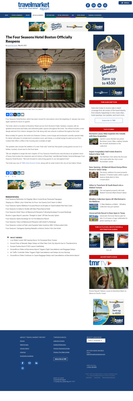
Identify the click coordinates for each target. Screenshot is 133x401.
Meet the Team (24, 345)
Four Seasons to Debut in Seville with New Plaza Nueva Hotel (28, 209)
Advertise (23, 352)
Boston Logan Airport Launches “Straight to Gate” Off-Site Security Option (32, 215)
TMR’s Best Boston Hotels (31, 163)
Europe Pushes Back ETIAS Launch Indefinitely (27, 246)
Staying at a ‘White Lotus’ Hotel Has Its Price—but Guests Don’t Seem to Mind (34, 202)
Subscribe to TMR (108, 120)
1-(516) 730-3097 (92, 367)
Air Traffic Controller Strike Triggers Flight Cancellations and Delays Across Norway (40, 252)
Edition (126, 3)
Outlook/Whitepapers (59, 345)
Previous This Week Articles (61, 352)
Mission (22, 341)
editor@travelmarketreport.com (96, 354)
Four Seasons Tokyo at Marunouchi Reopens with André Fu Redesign (31, 222)
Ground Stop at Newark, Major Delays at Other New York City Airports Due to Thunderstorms (43, 243)
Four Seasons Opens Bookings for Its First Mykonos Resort (27, 219)
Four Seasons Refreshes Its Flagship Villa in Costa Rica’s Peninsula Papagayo (34, 199)
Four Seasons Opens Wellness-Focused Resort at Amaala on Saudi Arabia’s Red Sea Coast (39, 206)
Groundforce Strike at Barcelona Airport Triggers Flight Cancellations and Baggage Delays (42, 249)
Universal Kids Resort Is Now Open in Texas (107, 213)
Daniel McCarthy (12, 45)
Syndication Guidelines (26, 356)
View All (108, 250)
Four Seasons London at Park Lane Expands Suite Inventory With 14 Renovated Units (37, 225)
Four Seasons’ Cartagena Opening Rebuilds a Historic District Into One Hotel (33, 228)
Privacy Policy (97, 377)
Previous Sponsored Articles (61, 348)
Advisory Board (24, 348)
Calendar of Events (59, 341)
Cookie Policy (89, 377)
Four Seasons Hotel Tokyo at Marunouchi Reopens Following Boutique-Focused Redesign (38, 212)
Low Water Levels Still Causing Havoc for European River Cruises (33, 240)
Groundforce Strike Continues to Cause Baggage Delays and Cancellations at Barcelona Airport (44, 255)
